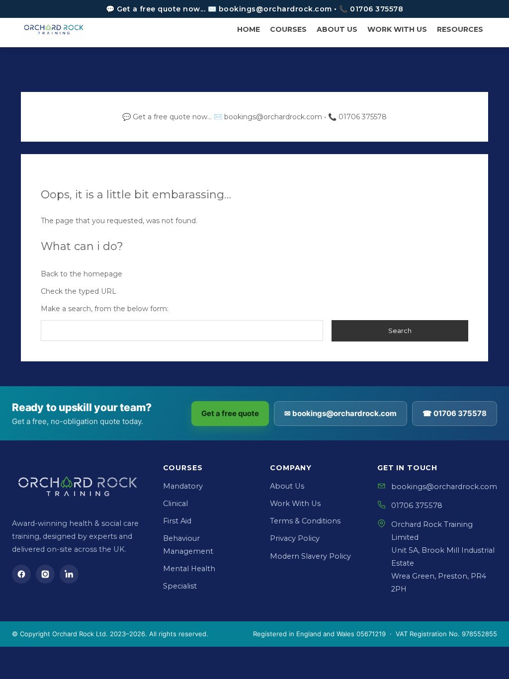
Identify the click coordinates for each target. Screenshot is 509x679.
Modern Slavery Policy (310, 556)
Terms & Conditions (305, 520)
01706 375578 (416, 505)
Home (248, 29)
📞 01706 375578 (357, 116)
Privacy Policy (295, 538)
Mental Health (189, 568)
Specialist (180, 586)
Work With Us (295, 503)
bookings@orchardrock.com (444, 486)
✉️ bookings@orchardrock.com (268, 116)
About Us (337, 29)
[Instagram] (45, 574)
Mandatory (183, 486)
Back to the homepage (81, 273)
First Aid (177, 520)
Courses (288, 29)
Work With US (397, 29)
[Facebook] (21, 574)
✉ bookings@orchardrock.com (340, 413)
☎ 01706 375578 (455, 413)
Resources (460, 29)
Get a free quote (230, 413)
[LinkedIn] (69, 574)
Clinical (175, 503)
